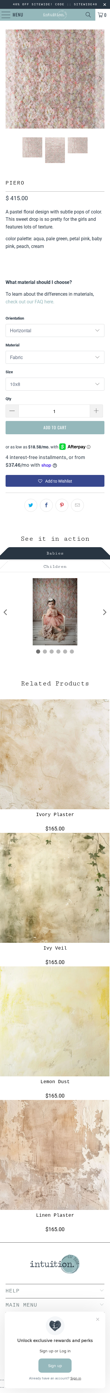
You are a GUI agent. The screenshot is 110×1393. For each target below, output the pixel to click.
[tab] (55, 552)
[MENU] (3, 15)
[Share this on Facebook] (46, 505)
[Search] (88, 15)
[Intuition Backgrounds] (55, 15)
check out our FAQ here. (30, 302)
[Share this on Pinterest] (61, 505)
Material (12, 345)
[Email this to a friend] (77, 505)
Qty (8, 399)
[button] (55, 481)
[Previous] (10, 79)
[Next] (100, 79)
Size (9, 372)
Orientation (15, 318)
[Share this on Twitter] (30, 505)
